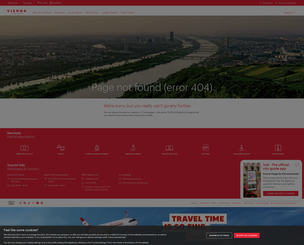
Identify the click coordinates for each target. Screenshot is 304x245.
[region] (152, 235)
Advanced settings (219, 235)
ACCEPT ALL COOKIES (246, 235)
